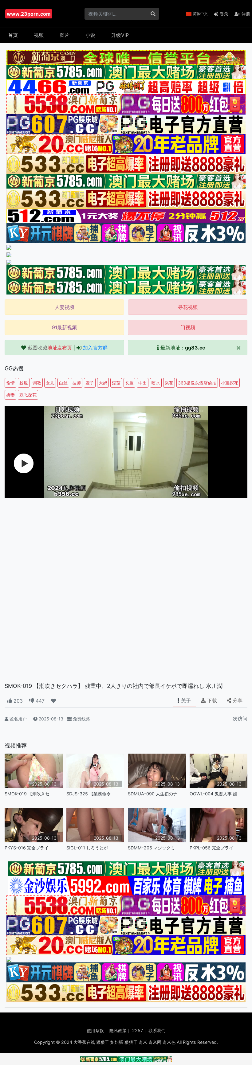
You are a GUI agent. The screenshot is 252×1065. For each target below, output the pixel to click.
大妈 (103, 382)
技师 (76, 382)
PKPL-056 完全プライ (211, 847)
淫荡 (116, 382)
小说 (90, 35)
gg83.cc (195, 348)
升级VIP (120, 35)
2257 (137, 1030)
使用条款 (95, 1030)
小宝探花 (229, 382)
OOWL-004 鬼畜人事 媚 (213, 793)
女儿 (50, 382)
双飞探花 (28, 394)
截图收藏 (50, 348)
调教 (37, 382)
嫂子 (89, 382)
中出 (142, 382)
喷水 (156, 382)
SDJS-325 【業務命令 (88, 793)
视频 (39, 35)
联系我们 (157, 1030)
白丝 (63, 382)
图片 (64, 35)
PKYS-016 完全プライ (27, 847)
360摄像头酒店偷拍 (197, 382)
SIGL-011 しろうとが (87, 847)
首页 (13, 35)
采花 (169, 382)
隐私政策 (118, 1030)
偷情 (10, 382)
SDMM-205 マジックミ (151, 847)
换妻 (10, 394)
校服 (23, 382)
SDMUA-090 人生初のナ (152, 793)
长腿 (129, 382)
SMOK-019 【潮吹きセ (27, 793)
